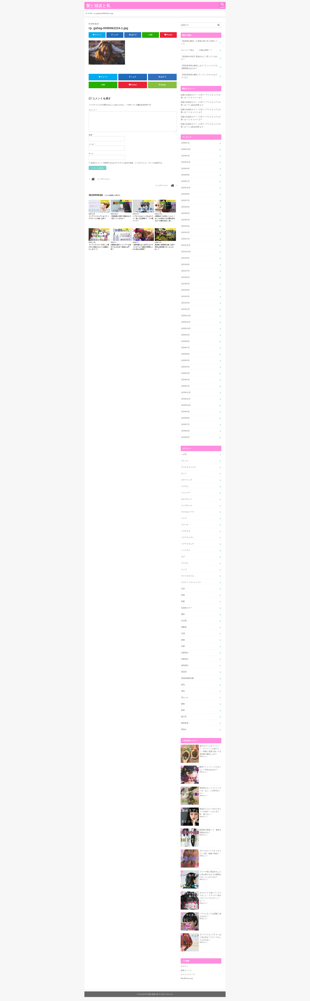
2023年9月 (185, 168)
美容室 (184, 672)
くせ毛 (184, 454)
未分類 (184, 621)
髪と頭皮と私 (98, 5)
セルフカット (186, 499)
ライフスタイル (187, 576)
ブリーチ (184, 525)
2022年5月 (185, 213)
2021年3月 (185, 296)
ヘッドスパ (185, 550)
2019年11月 (185, 399)
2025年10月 (186, 149)
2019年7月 (185, 424)
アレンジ (184, 461)
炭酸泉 (184, 627)
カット (184, 473)
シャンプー (185, 493)
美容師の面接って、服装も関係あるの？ (210, 831)
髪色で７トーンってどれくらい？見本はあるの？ (210, 768)
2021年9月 (185, 258)
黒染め (184, 729)
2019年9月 (185, 412)
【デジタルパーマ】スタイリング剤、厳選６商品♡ (210, 852)
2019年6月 (185, 431)
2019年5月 (185, 437)
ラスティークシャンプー (191, 582)
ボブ (183, 557)
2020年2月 (185, 380)
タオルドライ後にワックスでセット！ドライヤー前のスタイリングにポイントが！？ (210, 897)
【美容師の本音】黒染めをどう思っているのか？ (199, 58)
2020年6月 (185, 354)
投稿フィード (186, 970)
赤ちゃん (184, 697)
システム (184, 486)
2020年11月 (185, 322)
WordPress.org (187, 978)
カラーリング (186, 480)
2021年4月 (185, 290)
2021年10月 (186, 252)
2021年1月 (185, 309)
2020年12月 (186, 316)
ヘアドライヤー (187, 537)
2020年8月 (185, 341)
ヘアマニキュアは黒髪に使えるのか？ (210, 915)
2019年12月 (186, 392)
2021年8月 (185, 264)
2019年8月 (185, 418)
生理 (183, 633)
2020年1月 (185, 386)
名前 (91, 135)
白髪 (183, 646)
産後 (183, 640)
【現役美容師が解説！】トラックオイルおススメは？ (199, 76)
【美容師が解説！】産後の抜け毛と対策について (199, 42)
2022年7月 (185, 200)
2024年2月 (185, 156)
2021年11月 (185, 245)
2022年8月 (185, 194)
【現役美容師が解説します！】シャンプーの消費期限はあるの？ (199, 67)
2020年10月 (186, 328)
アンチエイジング (188, 467)
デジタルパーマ (187, 512)
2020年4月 (185, 367)
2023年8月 (185, 175)
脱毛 (183, 685)
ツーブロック (186, 505)
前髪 (183, 601)
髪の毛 (184, 717)
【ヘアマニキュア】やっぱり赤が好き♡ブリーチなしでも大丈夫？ (210, 937)
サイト (91, 153)
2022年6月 (185, 207)
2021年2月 (185, 303)
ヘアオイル (185, 531)
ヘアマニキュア (187, 544)
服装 (183, 614)
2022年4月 (185, 220)
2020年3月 (185, 373)
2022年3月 (185, 226)
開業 (183, 704)
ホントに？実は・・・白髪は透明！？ (196, 50)
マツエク (184, 563)
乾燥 (183, 595)
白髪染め (184, 653)
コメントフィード (188, 974)
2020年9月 (185, 335)
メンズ (184, 569)
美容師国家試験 (187, 678)
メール (92, 144)
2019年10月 (186, 405)
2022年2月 (185, 232)
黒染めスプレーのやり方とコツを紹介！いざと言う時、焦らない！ (210, 811)
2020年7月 (185, 348)
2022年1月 (185, 239)
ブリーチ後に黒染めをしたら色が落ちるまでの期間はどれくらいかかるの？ (210, 874)
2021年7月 (185, 271)
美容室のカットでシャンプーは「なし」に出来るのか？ (210, 790)
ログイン (184, 966)
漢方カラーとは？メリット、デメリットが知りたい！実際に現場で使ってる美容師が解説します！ (210, 750)
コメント (93, 110)
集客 (183, 710)
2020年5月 (185, 360)
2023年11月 (185, 162)
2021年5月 (185, 284)
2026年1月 (185, 143)
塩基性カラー (186, 608)
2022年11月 (185, 188)
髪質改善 (184, 723)
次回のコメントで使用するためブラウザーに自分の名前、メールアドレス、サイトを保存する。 (127, 163)
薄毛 (183, 691)
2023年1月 (185, 181)
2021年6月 (185, 277)
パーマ (184, 518)
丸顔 (183, 589)
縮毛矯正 (184, 665)
